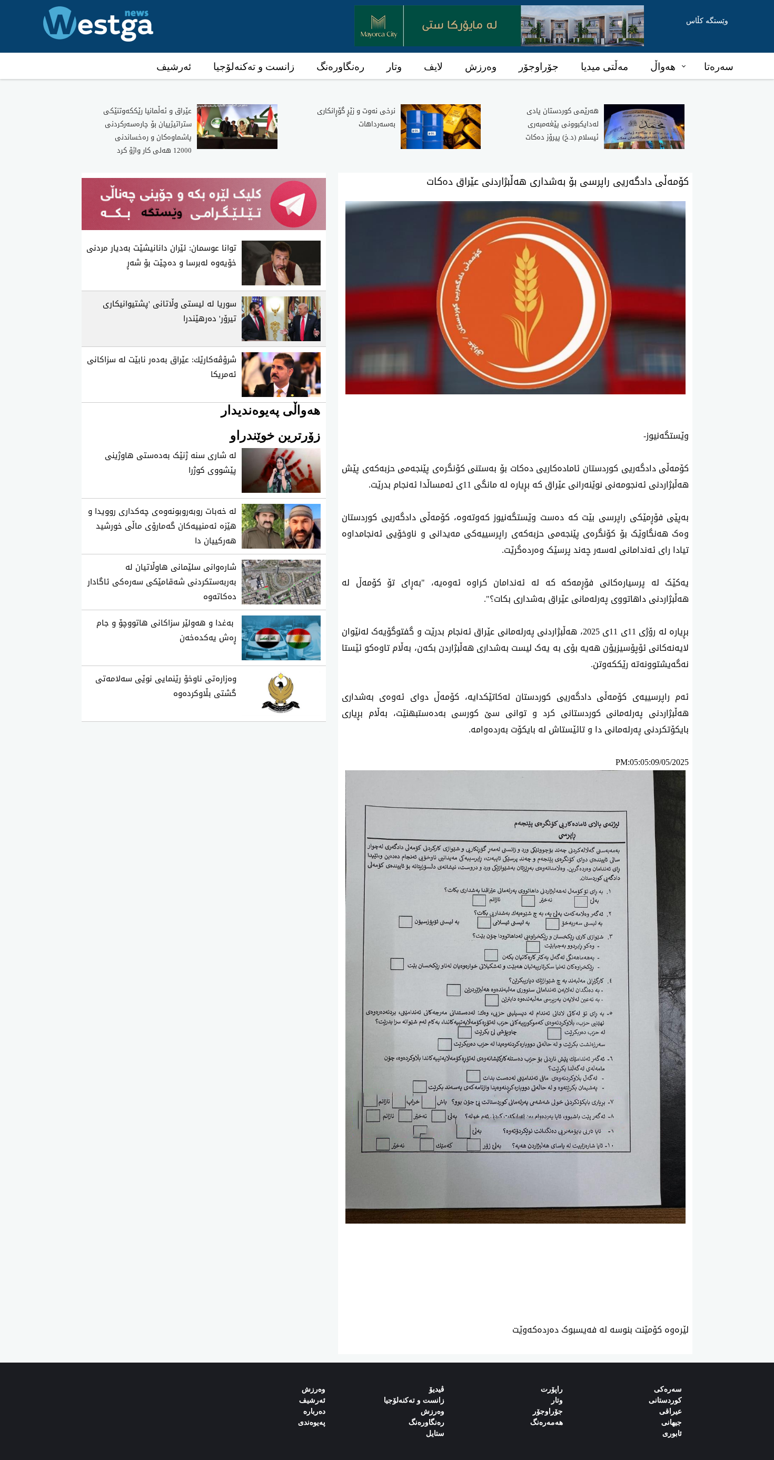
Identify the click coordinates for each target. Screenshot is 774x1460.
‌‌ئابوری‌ (672, 1433)
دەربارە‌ (314, 1411)
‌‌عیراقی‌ (670, 1411)
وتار (394, 66)
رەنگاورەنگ (340, 66)
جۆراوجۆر (539, 66)
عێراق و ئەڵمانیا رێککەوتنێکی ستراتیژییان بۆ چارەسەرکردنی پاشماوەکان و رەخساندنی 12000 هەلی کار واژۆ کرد (147, 130)
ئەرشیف (173, 66)
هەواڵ (663, 66)
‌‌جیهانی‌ (671, 1422)
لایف (433, 66)
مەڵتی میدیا (604, 66)
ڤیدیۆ (436, 1389)
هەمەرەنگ (546, 1422)
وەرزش (481, 66)
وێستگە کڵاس (707, 21)
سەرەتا (718, 66)
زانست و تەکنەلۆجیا (253, 66)
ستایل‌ (435, 1433)
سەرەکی (668, 1389)
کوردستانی (665, 1400)
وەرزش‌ (313, 1389)
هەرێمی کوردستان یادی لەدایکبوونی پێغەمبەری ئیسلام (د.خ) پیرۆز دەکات (562, 124)
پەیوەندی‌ (311, 1422)
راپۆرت (552, 1389)
